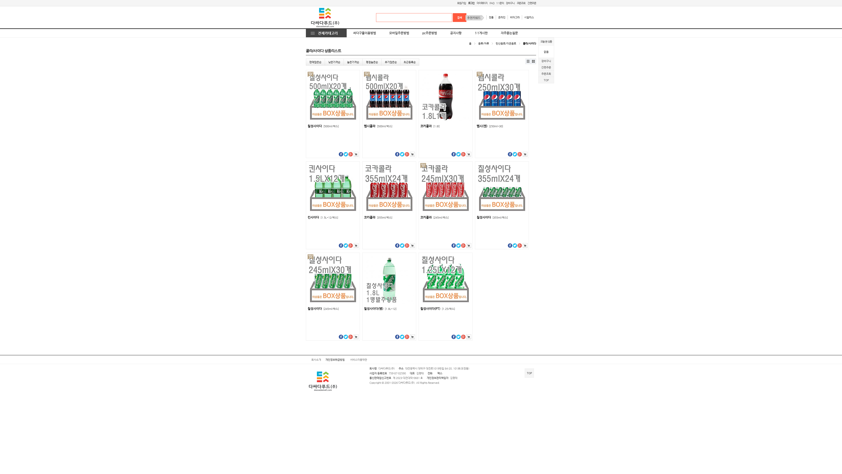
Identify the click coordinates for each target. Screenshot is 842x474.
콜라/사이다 (529, 43)
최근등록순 (410, 62)
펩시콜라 (378, 126)
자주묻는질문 (509, 33)
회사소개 (316, 359)
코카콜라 (430, 126)
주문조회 (521, 3)
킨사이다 (323, 217)
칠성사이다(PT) (437, 308)
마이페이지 (482, 3)
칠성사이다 (323, 126)
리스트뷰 (528, 61)
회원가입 (461, 3)
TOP (546, 80)
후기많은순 (391, 62)
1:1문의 (500, 3)
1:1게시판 (481, 33)
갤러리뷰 (533, 61)
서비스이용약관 (358, 359)
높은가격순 (353, 62)
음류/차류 (483, 43)
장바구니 (510, 3)
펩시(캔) (490, 126)
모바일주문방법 (399, 33)
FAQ (492, 3)
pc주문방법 (429, 33)
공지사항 (456, 33)
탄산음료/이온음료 (506, 43)
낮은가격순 (334, 62)
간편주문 (532, 3)
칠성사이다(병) (380, 308)
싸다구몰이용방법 (364, 33)
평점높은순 (372, 62)
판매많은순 (315, 62)
